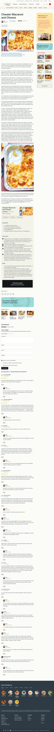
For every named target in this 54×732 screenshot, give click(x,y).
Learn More (41, 30)
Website (3, 355)
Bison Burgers (30, 316)
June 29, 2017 (6, 563)
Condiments (30, 695)
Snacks (10, 705)
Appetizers (4, 695)
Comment (3, 336)
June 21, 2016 (7, 647)
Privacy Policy (36, 730)
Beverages (10, 695)
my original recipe (8, 201)
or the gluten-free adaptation (18, 201)
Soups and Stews (17, 705)
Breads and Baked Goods (17, 696)
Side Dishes (3, 705)
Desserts (37, 695)
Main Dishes (43, 695)
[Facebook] (3, 730)
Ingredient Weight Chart (5, 724)
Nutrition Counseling (18, 718)
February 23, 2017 (8, 624)
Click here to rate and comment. (17, 284)
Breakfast (23, 695)
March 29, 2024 (6, 400)
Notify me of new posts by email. (10, 365)
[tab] (2, 688)
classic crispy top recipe (10, 136)
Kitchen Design (3, 722)
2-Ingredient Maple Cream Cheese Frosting (40, 61)
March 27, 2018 (6, 519)
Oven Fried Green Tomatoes (3, 317)
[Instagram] (5, 730)
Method (35, 7)
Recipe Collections (23, 4)
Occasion (40, 7)
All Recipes (15, 4)
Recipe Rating (4, 333)
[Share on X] (8, 294)
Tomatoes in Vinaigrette (47, 61)
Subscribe (29, 718)
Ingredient (30, 7)
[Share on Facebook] (2, 294)
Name (3, 345)
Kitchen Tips (31, 4)
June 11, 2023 (6, 446)
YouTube (42, 722)
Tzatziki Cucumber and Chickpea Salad (13, 317)
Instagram (42, 718)
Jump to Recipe (4, 25)
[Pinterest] (7, 730)
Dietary (25, 7)
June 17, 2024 (7, 388)
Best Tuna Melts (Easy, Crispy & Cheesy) (21, 317)
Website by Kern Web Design (44, 730)
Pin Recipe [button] (13, 217)
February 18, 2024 (8, 436)
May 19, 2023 (7, 486)
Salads (50, 695)
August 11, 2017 (6, 541)
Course (16, 7)
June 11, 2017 (6, 590)
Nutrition (37, 4)
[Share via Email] (10, 294)
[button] (18, 20)
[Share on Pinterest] (5, 294)
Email (2, 350)
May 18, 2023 (6, 471)
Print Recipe (5, 217)
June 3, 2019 (6, 496)
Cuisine (21, 7)
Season (45, 7)
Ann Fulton (6, 21)
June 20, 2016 (6, 657)
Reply (2, 384)
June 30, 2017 (7, 578)
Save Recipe (20, 217)
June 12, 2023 (7, 461)
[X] (9, 730)
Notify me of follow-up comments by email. (12, 362)
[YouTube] (10, 730)
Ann (6, 387)
